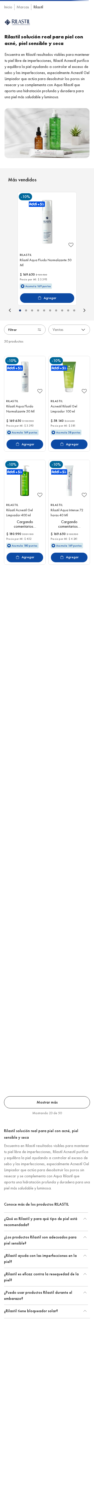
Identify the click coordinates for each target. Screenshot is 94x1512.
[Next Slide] (85, 347)
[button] (20, 347)
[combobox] (47, 30)
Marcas (23, 43)
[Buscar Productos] (85, 30)
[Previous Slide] (9, 347)
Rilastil (38, 43)
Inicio (8, 43)
